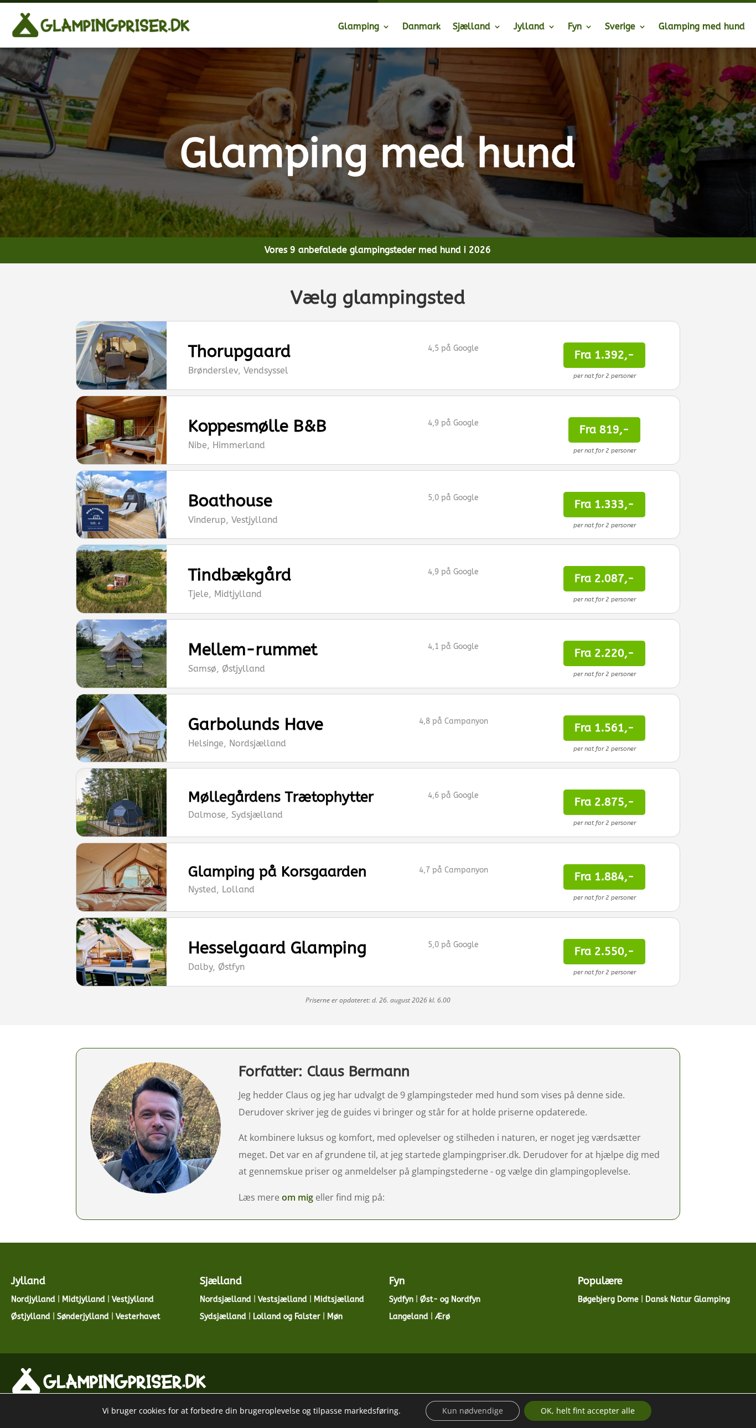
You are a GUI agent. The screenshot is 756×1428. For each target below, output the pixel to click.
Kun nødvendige (472, 1410)
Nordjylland (33, 1299)
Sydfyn (401, 1299)
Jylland (529, 26)
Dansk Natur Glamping (687, 1299)
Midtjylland (83, 1299)
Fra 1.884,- (604, 876)
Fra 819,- (604, 429)
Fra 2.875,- (604, 802)
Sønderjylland (83, 1316)
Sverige (620, 26)
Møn (335, 1316)
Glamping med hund (702, 26)
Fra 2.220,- (604, 653)
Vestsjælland (282, 1299)
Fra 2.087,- (604, 578)
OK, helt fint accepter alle (588, 1410)
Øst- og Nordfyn (450, 1299)
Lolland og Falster (286, 1316)
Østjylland (30, 1316)
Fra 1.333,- (604, 504)
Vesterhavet (138, 1316)
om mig (297, 1197)
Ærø (442, 1316)
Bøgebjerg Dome (608, 1299)
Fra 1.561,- (604, 727)
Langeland (408, 1316)
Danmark (421, 26)
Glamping (358, 26)
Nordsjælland (225, 1299)
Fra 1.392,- (604, 355)
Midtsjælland (339, 1299)
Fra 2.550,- (604, 951)
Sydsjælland (223, 1316)
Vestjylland (133, 1299)
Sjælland (471, 26)
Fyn (575, 26)
